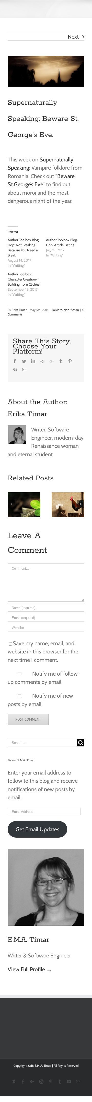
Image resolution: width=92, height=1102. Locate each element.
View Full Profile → (30, 969)
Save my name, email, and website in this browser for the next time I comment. (43, 651)
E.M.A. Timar (28, 939)
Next (73, 36)
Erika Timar (19, 310)
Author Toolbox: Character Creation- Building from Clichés (23, 279)
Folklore (57, 310)
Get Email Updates (37, 829)
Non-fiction (71, 310)
